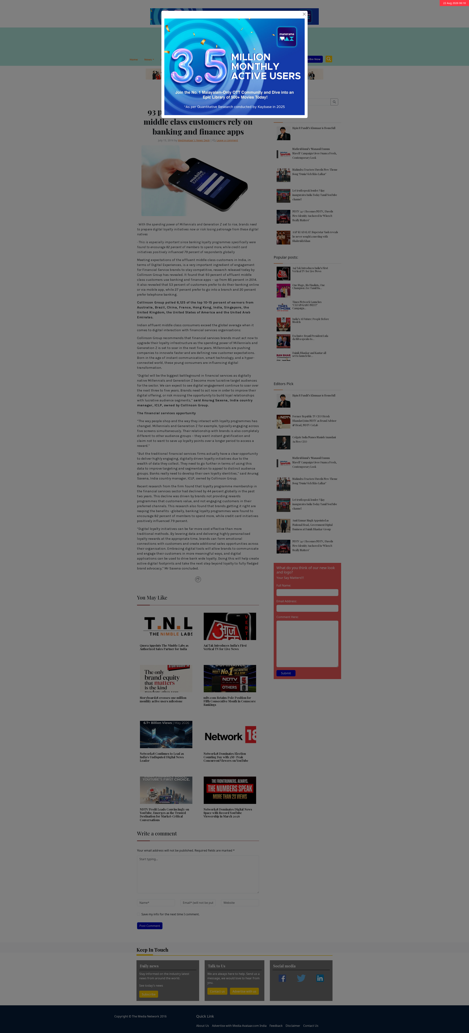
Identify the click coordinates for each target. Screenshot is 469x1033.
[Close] (304, 14)
